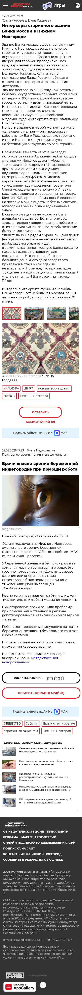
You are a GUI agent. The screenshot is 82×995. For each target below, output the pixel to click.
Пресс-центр (57, 831)
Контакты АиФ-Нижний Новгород (32, 854)
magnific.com (12, 529)
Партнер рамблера (37, 975)
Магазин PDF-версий (38, 837)
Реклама (10, 837)
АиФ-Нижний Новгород (23, 376)
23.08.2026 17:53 (13, 450)
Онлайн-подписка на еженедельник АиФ (39, 843)
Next (74, 344)
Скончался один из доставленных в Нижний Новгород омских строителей (46, 750)
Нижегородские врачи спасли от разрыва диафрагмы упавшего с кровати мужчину (45, 788)
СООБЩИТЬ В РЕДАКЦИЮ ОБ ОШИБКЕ (33, 859)
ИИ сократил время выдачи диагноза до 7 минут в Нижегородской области (45, 801)
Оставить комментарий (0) (40, 414)
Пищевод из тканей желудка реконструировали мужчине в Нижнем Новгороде (43, 777)
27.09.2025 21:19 (12, 16)
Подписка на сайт (19, 848)
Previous (6, 344)
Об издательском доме (23, 831)
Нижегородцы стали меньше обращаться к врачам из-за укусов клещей (46, 763)
